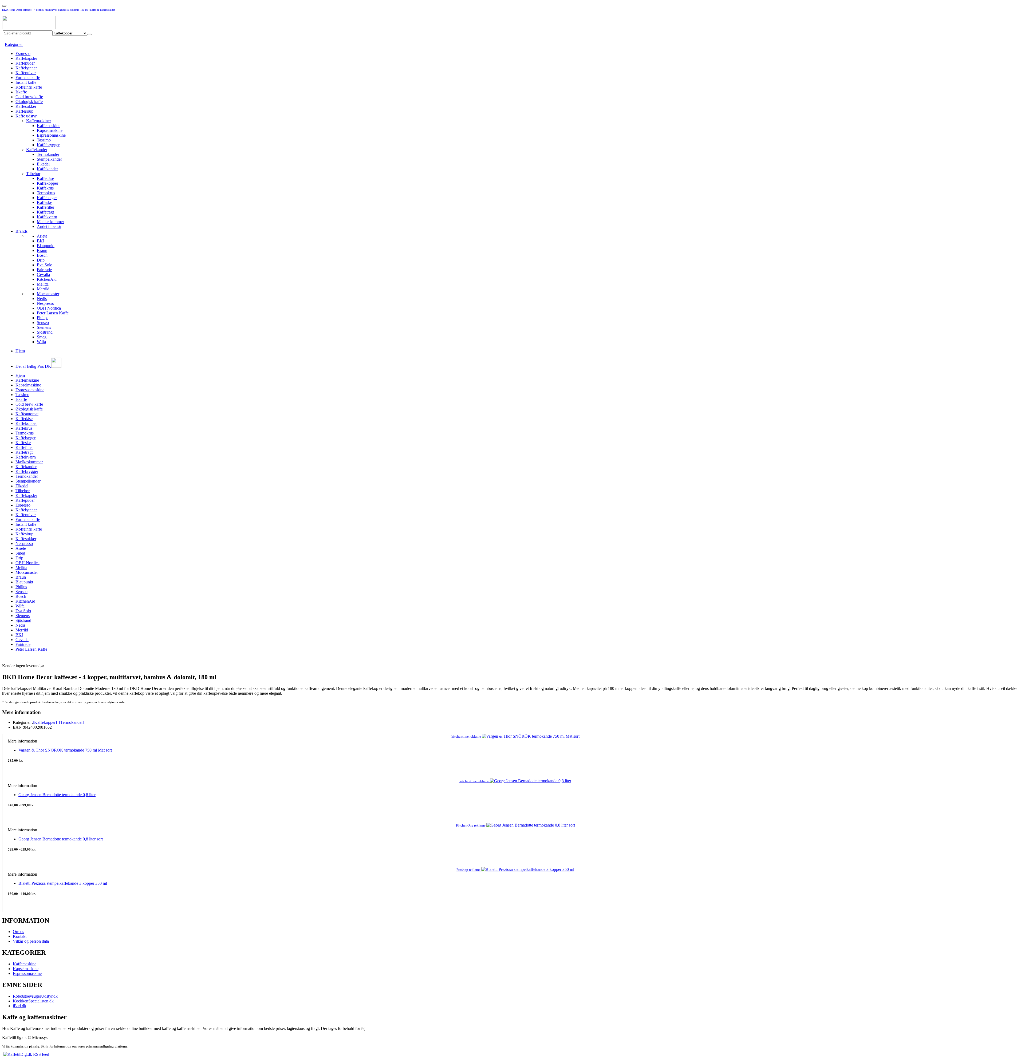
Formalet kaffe (27, 77)
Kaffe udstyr (26, 116)
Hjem (20, 351)
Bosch (42, 255)
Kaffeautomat (26, 414)
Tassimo (44, 140)
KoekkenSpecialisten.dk (33, 1001)
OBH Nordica (49, 308)
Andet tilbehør (49, 226)
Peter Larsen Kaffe (53, 313)
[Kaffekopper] (45, 722)
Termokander (48, 154)
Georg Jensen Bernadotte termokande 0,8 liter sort (60, 839)
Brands (21, 231)
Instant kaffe (25, 82)
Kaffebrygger (48, 145)
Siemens (44, 327)
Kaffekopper (47, 183)
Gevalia (43, 274)
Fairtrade (44, 269)
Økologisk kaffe (29, 101)
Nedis (42, 298)
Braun (42, 250)
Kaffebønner (26, 68)
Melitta (43, 284)
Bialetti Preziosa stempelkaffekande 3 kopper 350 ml (62, 883)
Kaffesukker (25, 106)
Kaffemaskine (48, 125)
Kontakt (19, 936)
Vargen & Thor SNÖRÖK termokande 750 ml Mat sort (65, 750)
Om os (18, 931)
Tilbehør (33, 173)
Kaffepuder (25, 63)
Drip (41, 260)
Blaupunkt (45, 245)
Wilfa (41, 341)
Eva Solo (44, 265)
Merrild (43, 289)
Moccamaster (48, 293)
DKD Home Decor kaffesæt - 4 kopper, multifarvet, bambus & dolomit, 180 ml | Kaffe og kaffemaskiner (58, 9)
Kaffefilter (45, 207)
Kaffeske (44, 202)
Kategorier (14, 44)
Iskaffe (21, 92)
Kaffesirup (24, 111)
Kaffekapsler (26, 58)
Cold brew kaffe (29, 96)
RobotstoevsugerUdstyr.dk (35, 996)
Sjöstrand (45, 332)
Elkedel (43, 164)
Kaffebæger (47, 197)
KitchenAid (47, 279)
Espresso (22, 53)
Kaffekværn (47, 217)
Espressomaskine (51, 135)
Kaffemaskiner (38, 120)
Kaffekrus (45, 188)
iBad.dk (19, 1005)
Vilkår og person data (31, 941)
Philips (42, 317)
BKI (40, 241)
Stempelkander (49, 159)
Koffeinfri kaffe (28, 87)
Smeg (41, 337)
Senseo (43, 322)
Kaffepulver (25, 72)
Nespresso (45, 303)
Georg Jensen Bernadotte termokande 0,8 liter (57, 794)
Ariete (42, 236)
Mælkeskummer (50, 221)
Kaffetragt (45, 212)
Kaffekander (36, 149)
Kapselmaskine (49, 130)
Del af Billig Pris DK (33, 366)
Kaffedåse (45, 178)
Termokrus (46, 193)
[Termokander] (71, 722)
